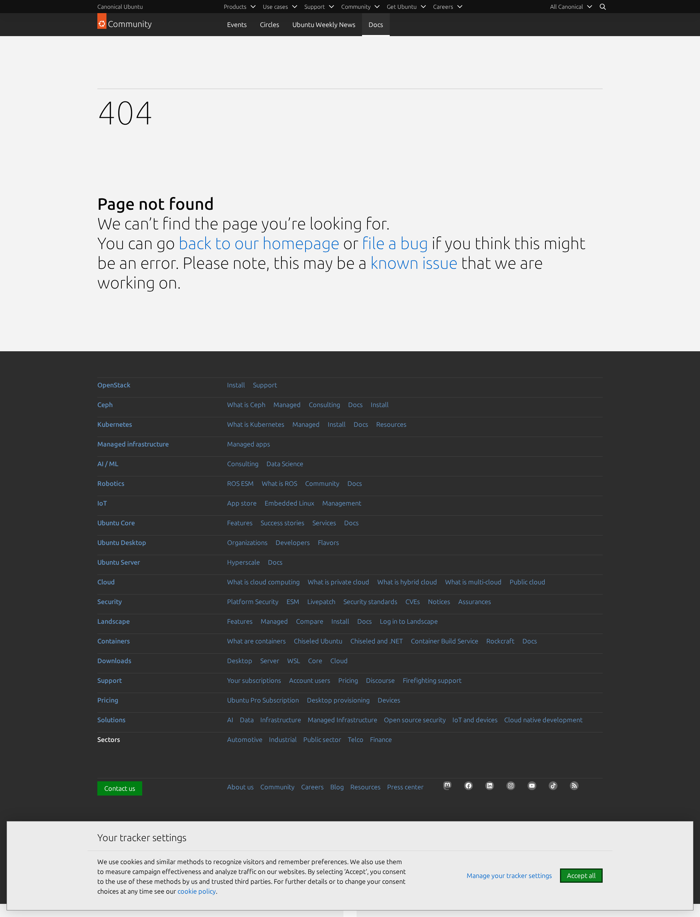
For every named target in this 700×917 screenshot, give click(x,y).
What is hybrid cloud (407, 581)
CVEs (412, 601)
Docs (376, 24)
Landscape (113, 621)
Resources (391, 424)
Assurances (474, 601)
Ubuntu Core (116, 522)
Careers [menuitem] (443, 6)
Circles (269, 24)
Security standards (370, 601)
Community (322, 483)
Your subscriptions (254, 680)
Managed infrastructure (133, 444)
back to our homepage (259, 243)
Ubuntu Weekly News (323, 24)
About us (240, 786)
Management (341, 503)
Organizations (247, 542)
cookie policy (197, 891)
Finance (381, 739)
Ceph (105, 404)
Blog (337, 786)
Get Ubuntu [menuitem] (402, 6)
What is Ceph (246, 404)
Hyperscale (243, 562)
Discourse (380, 680)
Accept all (581, 875)
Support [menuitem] (314, 6)
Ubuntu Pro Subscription (263, 700)
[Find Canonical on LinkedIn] (491, 787)
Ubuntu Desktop (121, 542)
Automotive (244, 739)
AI (230, 719)
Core (315, 660)
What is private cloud (338, 581)
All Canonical (566, 6)
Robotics (110, 483)
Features (240, 522)
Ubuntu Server (118, 562)
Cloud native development (543, 719)
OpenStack (114, 384)
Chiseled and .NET (376, 641)
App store (242, 503)
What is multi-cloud (473, 581)
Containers (113, 641)
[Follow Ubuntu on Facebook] (470, 787)
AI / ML (107, 463)
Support (265, 384)
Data (247, 719)
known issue (414, 263)
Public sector (322, 739)
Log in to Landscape (409, 621)
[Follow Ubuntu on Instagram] (513, 787)
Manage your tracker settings (509, 875)
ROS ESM (240, 483)
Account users (309, 680)
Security (109, 601)
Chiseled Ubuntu (318, 641)
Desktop (239, 660)
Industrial (283, 739)
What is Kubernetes (255, 424)
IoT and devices (475, 719)
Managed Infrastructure (342, 719)
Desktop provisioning (338, 700)
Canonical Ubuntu (120, 6)
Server (269, 660)
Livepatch (321, 601)
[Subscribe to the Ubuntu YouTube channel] (534, 787)
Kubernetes (114, 424)
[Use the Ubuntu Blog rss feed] (576, 787)
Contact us (119, 788)
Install (236, 384)
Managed (287, 404)
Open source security (415, 719)
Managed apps (248, 444)
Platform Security (253, 601)
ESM (293, 601)
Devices (389, 700)
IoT (102, 503)
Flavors (328, 542)
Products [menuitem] (235, 6)
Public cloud (527, 581)
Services (324, 522)
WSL (293, 660)
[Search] (602, 6)
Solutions (111, 719)
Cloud (106, 581)
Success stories (282, 522)
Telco (355, 739)
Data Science (285, 463)
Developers (293, 542)
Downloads (114, 660)
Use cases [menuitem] (275, 6)
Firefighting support (432, 680)
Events (237, 24)
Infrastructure (280, 719)
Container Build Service (444, 641)
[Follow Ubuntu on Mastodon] (449, 787)
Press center (405, 786)
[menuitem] (571, 6)
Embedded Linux (289, 503)
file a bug (395, 243)
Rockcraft (500, 641)
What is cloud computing (263, 581)
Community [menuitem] (355, 6)
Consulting (324, 404)
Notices (439, 601)
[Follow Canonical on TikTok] (555, 787)
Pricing (348, 680)
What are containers (256, 641)
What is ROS (279, 483)
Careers (312, 786)
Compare (309, 621)
